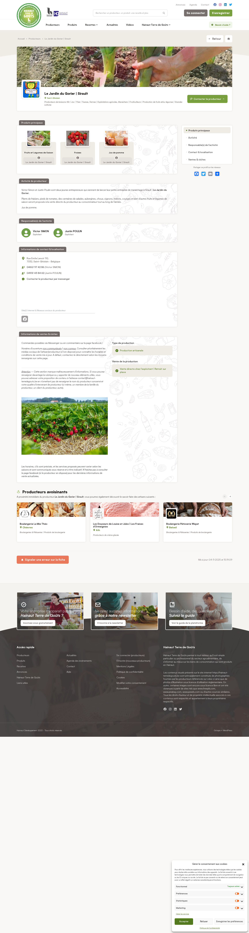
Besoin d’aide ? (222, 24)
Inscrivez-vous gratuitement (38, 623)
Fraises (77, 152)
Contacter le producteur (207, 98)
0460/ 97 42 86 (35, 267)
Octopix (217, 730)
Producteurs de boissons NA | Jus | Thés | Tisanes (66, 102)
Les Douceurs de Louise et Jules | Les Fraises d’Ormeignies (118, 525)
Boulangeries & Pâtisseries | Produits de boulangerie (42, 532)
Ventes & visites (196, 159)
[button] (243, 863)
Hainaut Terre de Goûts (155, 24)
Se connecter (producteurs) (130, 655)
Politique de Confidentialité (210, 928)
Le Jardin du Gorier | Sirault (39, 162)
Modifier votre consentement (131, 682)
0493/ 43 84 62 (35, 273)
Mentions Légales (125, 666)
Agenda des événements (79, 660)
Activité (192, 137)
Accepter (183, 921)
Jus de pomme (116, 152)
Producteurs (53, 24)
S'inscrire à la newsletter (110, 623)
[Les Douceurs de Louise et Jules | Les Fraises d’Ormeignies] (124, 509)
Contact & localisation (200, 152)
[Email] (210, 174)
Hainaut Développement (27, 730)
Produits (72, 24)
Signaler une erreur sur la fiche (44, 559)
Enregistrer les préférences (229, 921)
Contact (205, 4)
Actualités (112, 24)
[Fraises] (77, 138)
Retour (216, 38)
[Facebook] (196, 174)
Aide (69, 671)
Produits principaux (199, 130)
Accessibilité (122, 688)
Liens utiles (22, 682)
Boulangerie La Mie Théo (33, 523)
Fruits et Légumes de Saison (38, 152)
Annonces (180, 4)
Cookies (120, 677)
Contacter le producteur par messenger (48, 278)
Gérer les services (182, 914)
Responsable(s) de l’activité (203, 144)
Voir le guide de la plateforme (187, 623)
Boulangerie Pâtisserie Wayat (182, 523)
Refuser (204, 921)
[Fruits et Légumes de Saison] (38, 138)
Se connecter (196, 13)
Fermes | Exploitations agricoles (103, 102)
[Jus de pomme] (116, 138)
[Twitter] (203, 174)
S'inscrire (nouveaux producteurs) (133, 660)
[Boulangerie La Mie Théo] (51, 509)
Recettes (90, 24)
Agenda (193, 4)
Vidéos (130, 24)
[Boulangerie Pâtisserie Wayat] (197, 509)
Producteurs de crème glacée (106, 535)
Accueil (21, 38)
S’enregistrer (221, 13)
